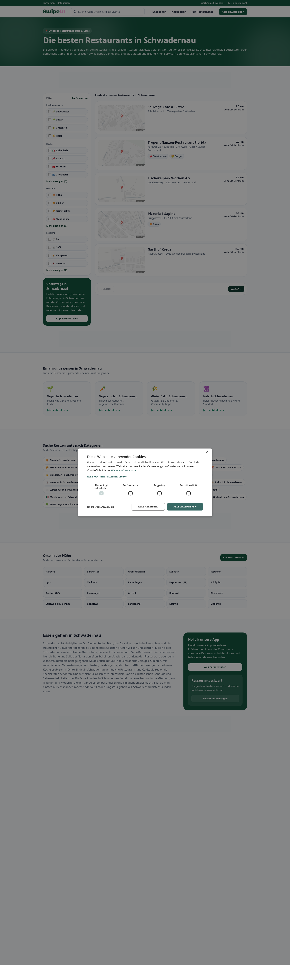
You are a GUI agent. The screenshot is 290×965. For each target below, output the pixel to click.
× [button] (206, 452)
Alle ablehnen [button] (148, 506)
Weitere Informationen (124, 470)
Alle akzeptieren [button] (185, 506)
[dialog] (145, 482)
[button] (145, 476)
